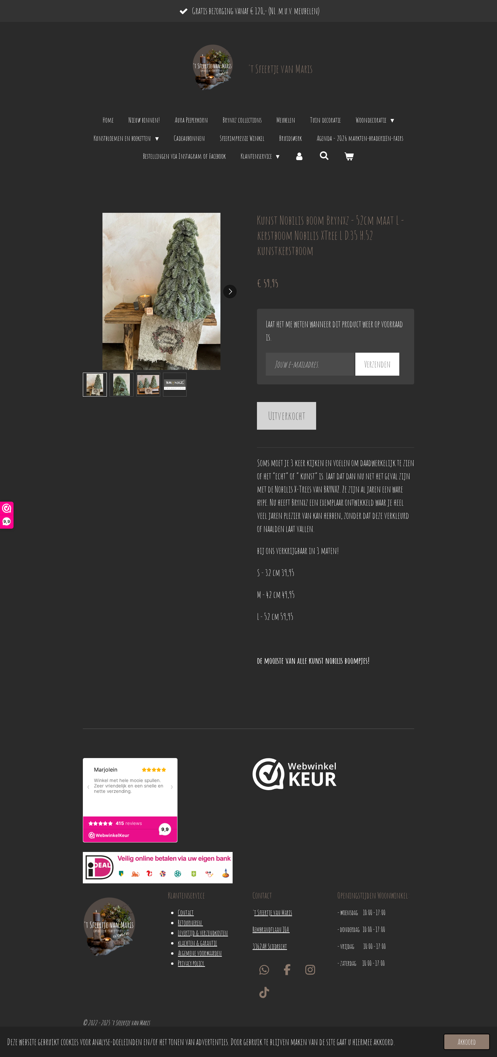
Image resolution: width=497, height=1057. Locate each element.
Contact (186, 912)
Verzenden (377, 364)
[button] (95, 385)
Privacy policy (191, 963)
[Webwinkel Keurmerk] (295, 775)
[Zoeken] (324, 155)
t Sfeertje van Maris (273, 912)
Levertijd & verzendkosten (203, 933)
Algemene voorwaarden (200, 953)
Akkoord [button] (467, 1042)
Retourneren (190, 922)
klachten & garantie (197, 943)
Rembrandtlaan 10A (271, 929)
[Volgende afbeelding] (230, 291)
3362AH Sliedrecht (270, 946)
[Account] (299, 156)
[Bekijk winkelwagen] (349, 156)
